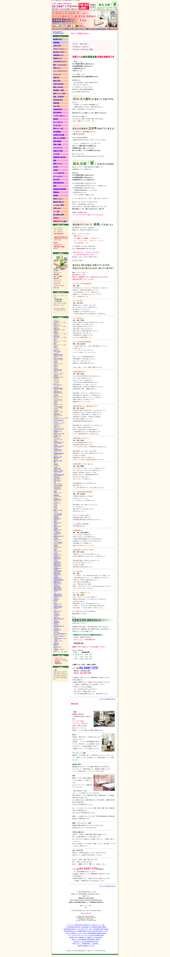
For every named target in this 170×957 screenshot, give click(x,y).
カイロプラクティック (59, 417)
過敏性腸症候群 (58, 183)
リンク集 (56, 211)
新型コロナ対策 (57, 433)
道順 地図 (56, 431)
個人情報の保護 (58, 214)
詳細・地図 (56, 287)
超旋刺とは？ (57, 58)
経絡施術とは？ (58, 55)
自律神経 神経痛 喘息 (59, 453)
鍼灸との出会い (58, 87)
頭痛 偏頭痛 (57, 141)
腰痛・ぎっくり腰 (58, 510)
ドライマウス (57, 148)
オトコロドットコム (58, 422)
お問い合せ (111, 29)
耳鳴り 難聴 (57, 144)
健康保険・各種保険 (86, 939)
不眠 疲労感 (56, 477)
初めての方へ (79, 29)
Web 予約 (56, 106)
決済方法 (56, 374)
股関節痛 (104, 927)
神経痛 (55, 119)
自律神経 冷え (57, 468)
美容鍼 (55, 195)
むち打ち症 (57, 125)
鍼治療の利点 (57, 39)
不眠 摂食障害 (57, 487)
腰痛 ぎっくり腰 (103, 931)
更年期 (55, 506)
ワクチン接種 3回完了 (59, 420)
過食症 (55, 491)
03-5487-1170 (88, 667)
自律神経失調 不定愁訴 (69, 929)
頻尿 (54, 186)
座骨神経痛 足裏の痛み (59, 474)
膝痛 (54, 160)
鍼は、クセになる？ (60, 65)
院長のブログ (58, 199)
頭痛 (55, 482)
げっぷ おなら (58, 176)
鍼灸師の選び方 (100, 935)
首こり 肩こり (58, 122)
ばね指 (55, 167)
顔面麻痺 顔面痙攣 (59, 189)
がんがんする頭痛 (58, 485)
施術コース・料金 (90, 29)
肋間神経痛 (56, 495)
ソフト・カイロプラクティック (76, 935)
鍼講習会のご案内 (58, 457)
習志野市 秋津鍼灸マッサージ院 (86, 945)
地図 (73, 718)
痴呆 (65, 931)
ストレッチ (57, 74)
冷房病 (55, 170)
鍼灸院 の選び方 (57, 536)
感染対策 (56, 103)
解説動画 (56, 436)
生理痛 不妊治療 (58, 135)
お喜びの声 (69, 29)
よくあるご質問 (58, 205)
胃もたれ (85, 933)
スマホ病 (56, 154)
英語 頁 (61, 636)
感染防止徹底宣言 (57, 32)
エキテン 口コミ (59, 49)
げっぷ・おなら (57, 399)
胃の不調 (56, 179)
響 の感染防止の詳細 (58, 33)
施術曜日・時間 (58, 90)
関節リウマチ (57, 163)
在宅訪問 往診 (58, 100)
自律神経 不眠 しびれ (59, 442)
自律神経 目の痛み (58, 470)
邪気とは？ (57, 68)
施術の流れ (57, 81)
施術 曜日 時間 (58, 638)
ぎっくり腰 (56, 542)
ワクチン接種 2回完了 (59, 428)
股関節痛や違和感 (59, 157)
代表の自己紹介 (58, 84)
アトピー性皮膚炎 (58, 406)
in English (95, 941)
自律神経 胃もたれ (58, 449)
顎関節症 (56, 192)
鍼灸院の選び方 (58, 202)
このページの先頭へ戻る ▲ (107, 699)
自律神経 (56, 464)
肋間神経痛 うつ (57, 499)
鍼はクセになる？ (58, 384)
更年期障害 (57, 132)
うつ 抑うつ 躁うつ (81, 929)
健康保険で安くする (58, 377)
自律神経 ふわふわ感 (58, 445)
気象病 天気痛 (58, 151)
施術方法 (56, 77)
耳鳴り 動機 (56, 479)
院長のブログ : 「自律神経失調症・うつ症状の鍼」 (86, 943)
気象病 (84, 931)
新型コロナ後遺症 (59, 138)
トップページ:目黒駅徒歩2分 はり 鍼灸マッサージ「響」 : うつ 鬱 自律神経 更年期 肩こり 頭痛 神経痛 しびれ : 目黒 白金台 (58, 29)
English (56, 218)
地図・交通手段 (101, 29)
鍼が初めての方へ (59, 52)
